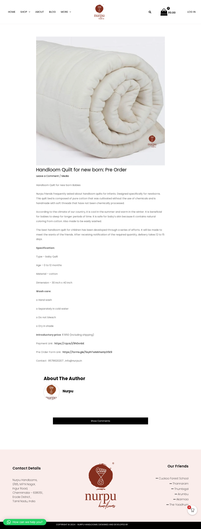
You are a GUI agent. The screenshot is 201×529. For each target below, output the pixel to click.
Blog (52, 12)
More (64, 12)
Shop (23, 12)
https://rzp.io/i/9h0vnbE (69, 343)
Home (11, 12)
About (39, 12)
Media (65, 176)
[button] (28, 12)
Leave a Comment (47, 176)
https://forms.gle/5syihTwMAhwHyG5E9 (87, 352)
